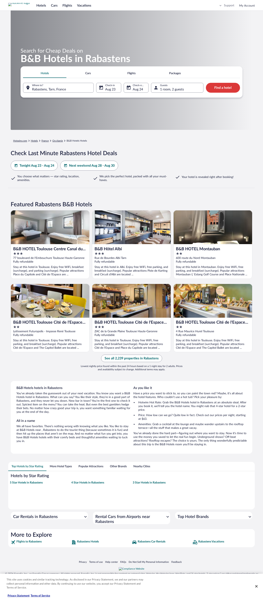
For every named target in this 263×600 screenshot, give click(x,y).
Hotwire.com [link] (20, 141)
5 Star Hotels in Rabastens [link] (26, 482)
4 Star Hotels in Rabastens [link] (87, 482)
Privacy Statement (19, 595)
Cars (54, 5)
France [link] (45, 141)
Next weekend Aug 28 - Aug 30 (92, 165)
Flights (67, 5)
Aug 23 (110, 89)
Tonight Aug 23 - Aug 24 (37, 165)
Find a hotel (223, 87)
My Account (247, 5)
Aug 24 (138, 89)
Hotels (41, 5)
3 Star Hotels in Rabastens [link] (149, 482)
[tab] (44, 73)
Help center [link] (111, 562)
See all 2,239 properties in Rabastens (132, 358)
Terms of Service (40, 595)
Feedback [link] (176, 562)
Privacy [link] (83, 562)
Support (229, 5)
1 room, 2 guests (172, 89)
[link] (40, 542)
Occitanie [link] (57, 141)
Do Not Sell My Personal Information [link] (149, 562)
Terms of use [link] (96, 562)
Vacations (84, 5)
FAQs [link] (123, 562)
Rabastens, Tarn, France (49, 89)
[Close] (256, 586)
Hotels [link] (34, 141)
